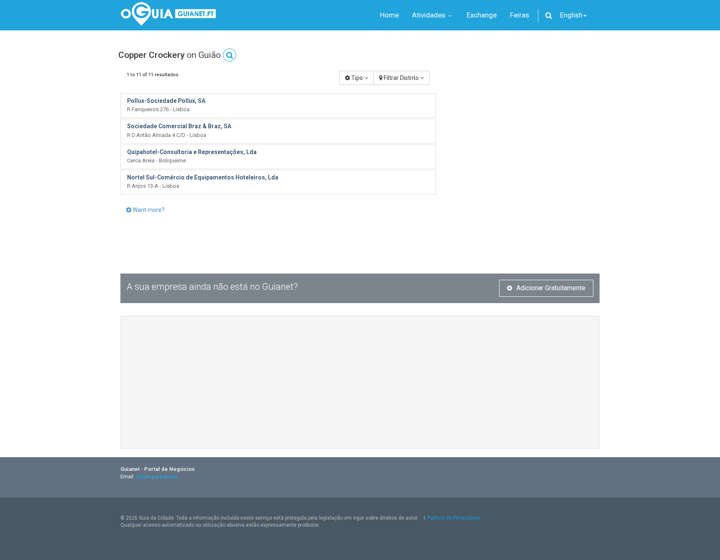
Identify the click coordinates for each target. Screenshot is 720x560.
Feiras (519, 15)
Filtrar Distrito (401, 78)
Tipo (357, 78)
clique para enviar (157, 476)
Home (389, 15)
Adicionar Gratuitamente (550, 288)
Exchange (482, 15)
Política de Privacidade (454, 518)
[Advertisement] (524, 129)
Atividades (429, 15)
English (571, 15)
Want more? (148, 210)
